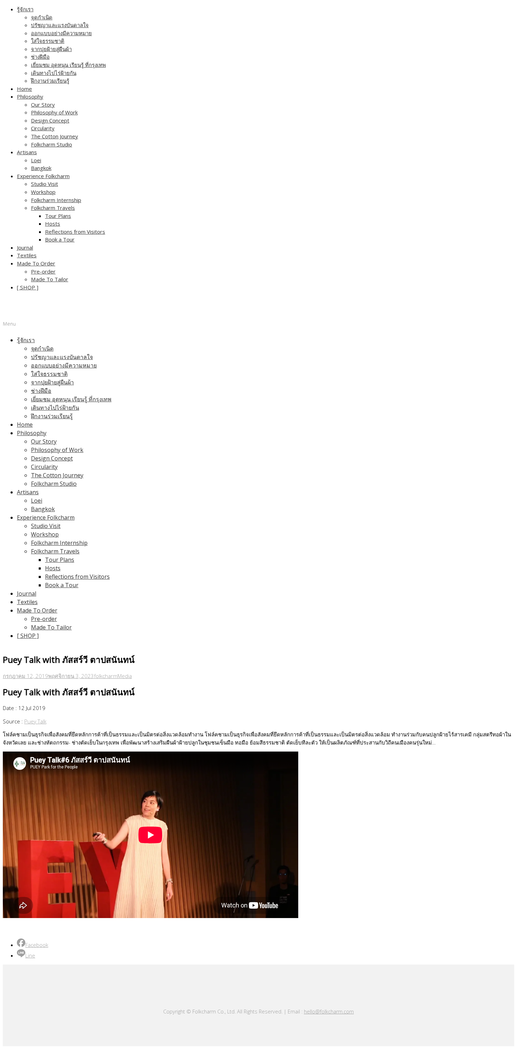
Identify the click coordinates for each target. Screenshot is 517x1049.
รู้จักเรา (25, 9)
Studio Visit (44, 183)
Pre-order (43, 271)
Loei (36, 160)
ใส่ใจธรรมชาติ (47, 40)
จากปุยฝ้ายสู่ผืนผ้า (51, 48)
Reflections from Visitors (75, 231)
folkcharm (105, 675)
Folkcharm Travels (53, 207)
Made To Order (36, 263)
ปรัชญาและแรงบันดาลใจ (60, 25)
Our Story (43, 104)
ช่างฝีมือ (40, 56)
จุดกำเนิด (41, 17)
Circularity (43, 128)
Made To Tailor (49, 279)
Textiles (27, 255)
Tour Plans (58, 215)
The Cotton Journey (54, 136)
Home (24, 88)
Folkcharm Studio (51, 144)
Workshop (43, 191)
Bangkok (41, 167)
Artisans (27, 152)
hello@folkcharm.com (329, 1011)
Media (124, 675)
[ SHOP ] (27, 287)
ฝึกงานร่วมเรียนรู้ (50, 80)
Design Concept (50, 120)
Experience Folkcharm (43, 176)
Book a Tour (60, 239)
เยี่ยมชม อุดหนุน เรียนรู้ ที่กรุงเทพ (68, 64)
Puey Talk (35, 721)
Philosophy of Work (54, 112)
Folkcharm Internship (56, 199)
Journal (25, 247)
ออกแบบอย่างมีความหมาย (61, 33)
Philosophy (30, 96)
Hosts (52, 223)
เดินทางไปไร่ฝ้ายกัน (53, 72)
